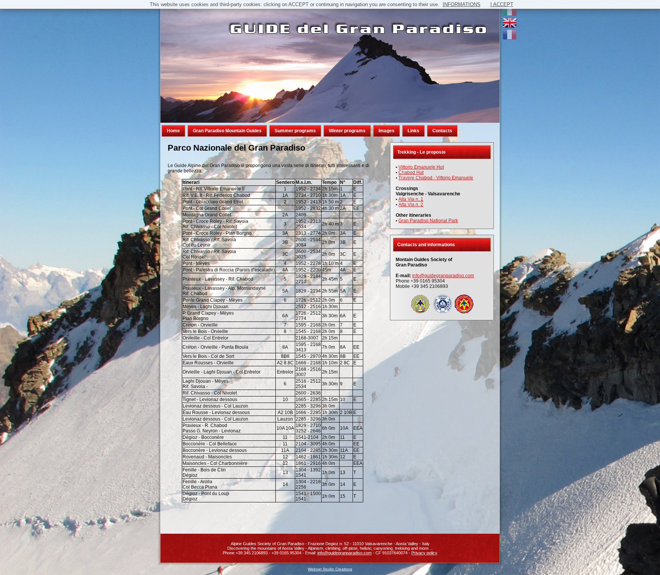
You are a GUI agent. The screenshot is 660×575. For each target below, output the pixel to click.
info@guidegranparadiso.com (443, 275)
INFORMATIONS (461, 4)
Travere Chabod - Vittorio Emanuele (435, 177)
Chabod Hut (411, 172)
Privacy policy (424, 553)
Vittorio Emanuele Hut (421, 167)
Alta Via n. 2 (410, 204)
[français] (509, 38)
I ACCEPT (501, 4)
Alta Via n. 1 (410, 199)
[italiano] (509, 14)
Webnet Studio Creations (330, 569)
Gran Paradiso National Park (428, 220)
